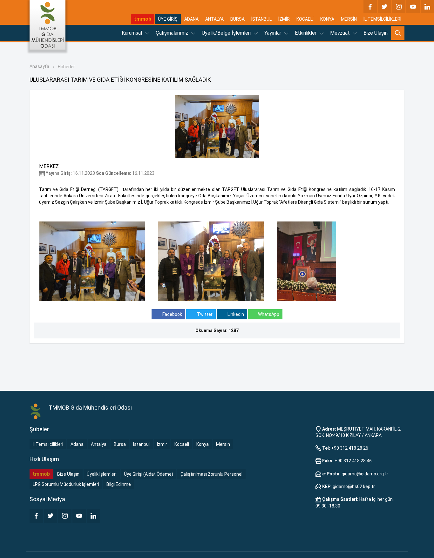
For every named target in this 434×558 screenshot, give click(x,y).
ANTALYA (214, 19)
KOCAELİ (305, 19)
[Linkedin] (427, 6)
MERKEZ (49, 166)
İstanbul (141, 444)
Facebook (171, 314)
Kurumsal (132, 33)
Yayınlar (273, 33)
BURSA (237, 19)
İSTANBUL (261, 19)
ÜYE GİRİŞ (168, 19)
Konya (202, 444)
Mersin (223, 444)
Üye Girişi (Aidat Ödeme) (148, 474)
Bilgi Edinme (118, 484)
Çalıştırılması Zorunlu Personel (211, 474)
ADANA (191, 19)
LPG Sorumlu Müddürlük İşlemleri (66, 484)
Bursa (120, 444)
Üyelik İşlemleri (102, 474)
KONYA (327, 19)
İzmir (162, 444)
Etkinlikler (306, 33)
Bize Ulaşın (375, 33)
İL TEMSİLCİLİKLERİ (382, 19)
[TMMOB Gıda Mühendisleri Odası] (47, 25)
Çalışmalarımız (172, 33)
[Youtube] (413, 6)
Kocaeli (181, 444)
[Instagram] (398, 6)
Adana (77, 444)
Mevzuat (340, 33)
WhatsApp (268, 314)
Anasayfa (39, 66)
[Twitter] (384, 6)
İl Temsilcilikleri (48, 444)
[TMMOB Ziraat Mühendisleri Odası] (36, 411)
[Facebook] (370, 6)
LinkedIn (235, 314)
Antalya (98, 444)
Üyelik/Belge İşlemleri (227, 33)
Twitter (204, 314)
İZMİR (284, 19)
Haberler (66, 66)
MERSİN (349, 19)
